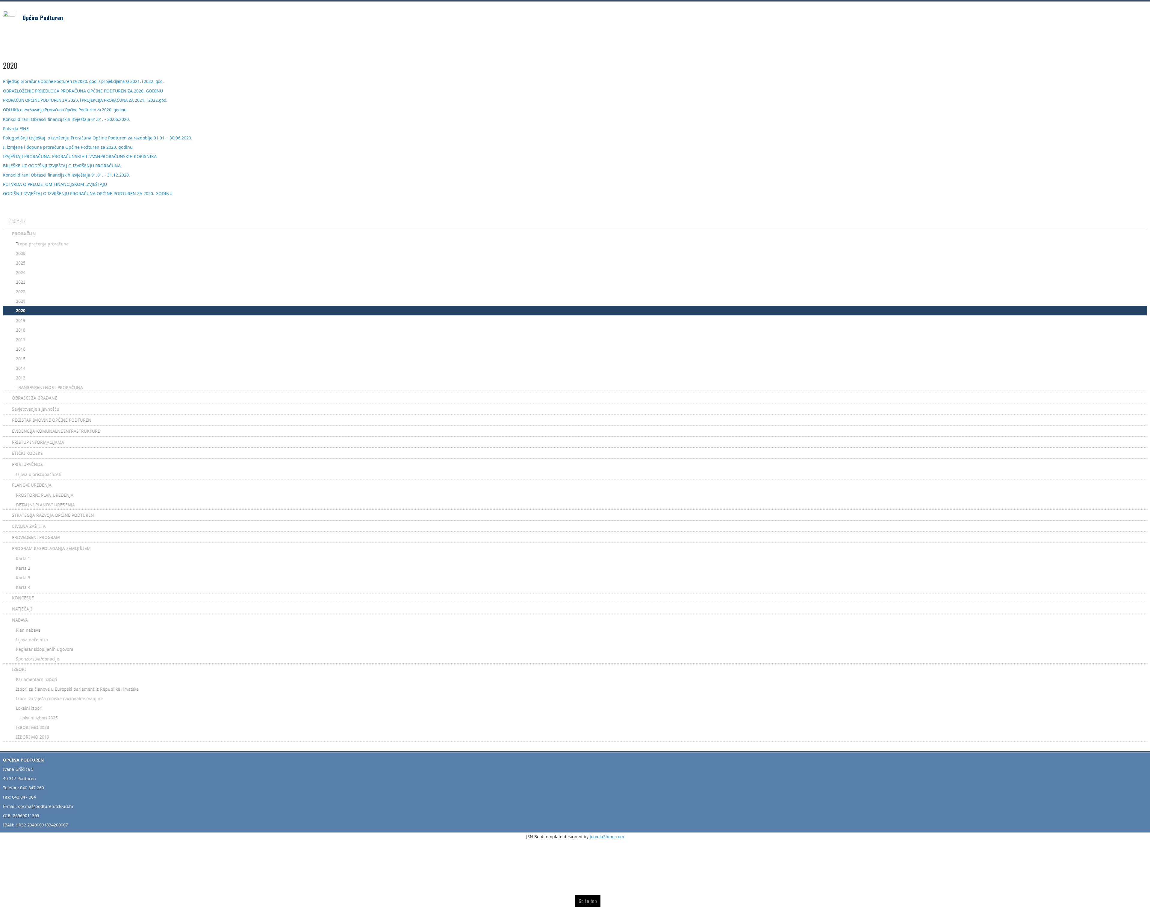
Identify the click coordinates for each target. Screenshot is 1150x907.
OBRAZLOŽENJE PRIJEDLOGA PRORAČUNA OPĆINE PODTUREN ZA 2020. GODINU (83, 91)
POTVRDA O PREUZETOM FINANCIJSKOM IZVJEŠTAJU (55, 184)
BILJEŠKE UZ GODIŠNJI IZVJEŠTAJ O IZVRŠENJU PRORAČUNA (62, 165)
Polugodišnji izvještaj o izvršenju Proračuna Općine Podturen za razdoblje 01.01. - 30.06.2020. (98, 138)
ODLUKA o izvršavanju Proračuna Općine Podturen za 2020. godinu (64, 110)
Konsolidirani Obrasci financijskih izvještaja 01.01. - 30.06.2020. (66, 119)
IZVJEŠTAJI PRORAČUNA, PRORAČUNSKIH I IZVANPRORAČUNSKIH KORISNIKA (80, 156)
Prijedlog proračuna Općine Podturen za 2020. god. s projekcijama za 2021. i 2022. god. (83, 81)
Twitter (1130, 15)
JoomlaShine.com (607, 836)
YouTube (1142, 15)
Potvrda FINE (16, 128)
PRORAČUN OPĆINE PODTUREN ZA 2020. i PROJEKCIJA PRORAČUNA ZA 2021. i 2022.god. (85, 100)
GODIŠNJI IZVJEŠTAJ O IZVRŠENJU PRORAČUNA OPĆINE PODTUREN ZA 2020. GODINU (88, 193)
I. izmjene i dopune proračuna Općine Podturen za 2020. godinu (68, 147)
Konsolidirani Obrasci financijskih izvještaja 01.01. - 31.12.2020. (66, 175)
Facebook (1118, 15)
